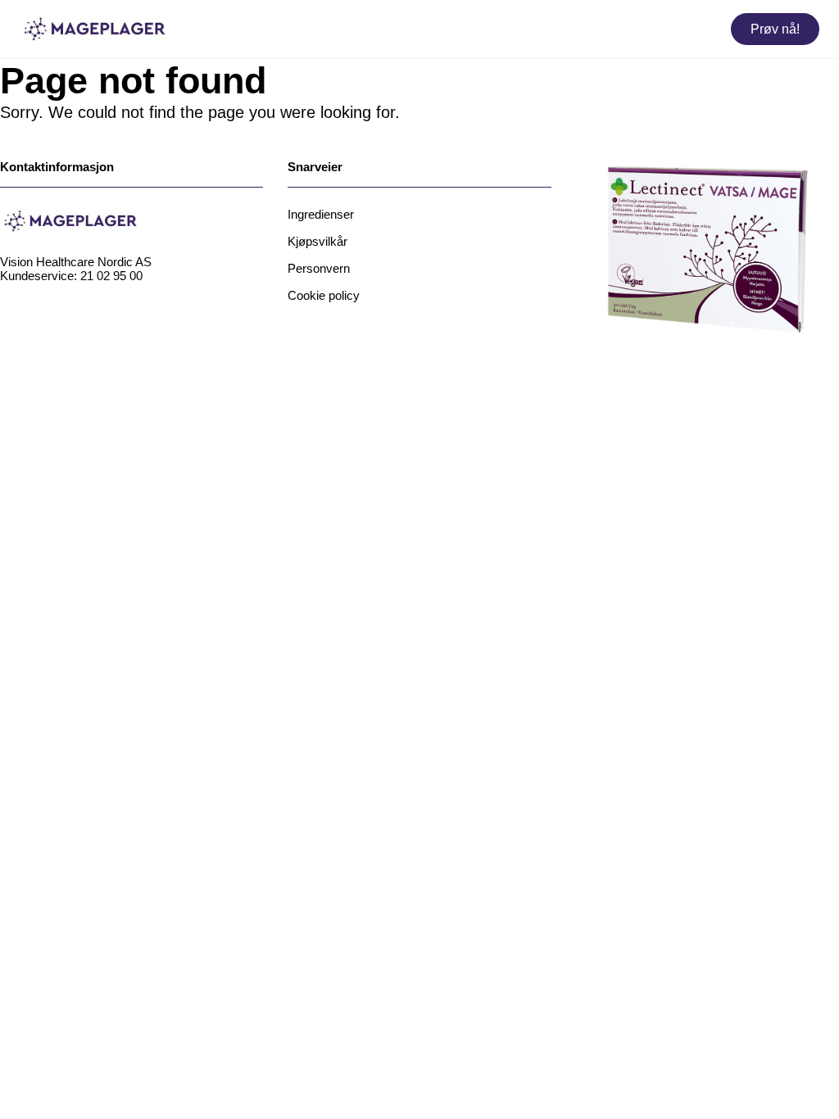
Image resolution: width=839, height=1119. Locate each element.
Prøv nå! (775, 29)
